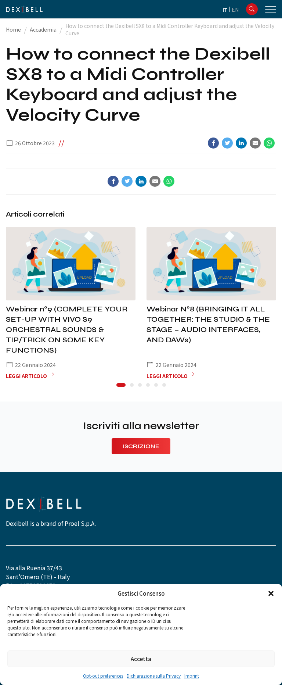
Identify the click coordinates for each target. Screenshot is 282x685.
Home (13, 29)
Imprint (191, 675)
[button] (271, 593)
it (225, 9)
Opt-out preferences (103, 675)
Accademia (43, 29)
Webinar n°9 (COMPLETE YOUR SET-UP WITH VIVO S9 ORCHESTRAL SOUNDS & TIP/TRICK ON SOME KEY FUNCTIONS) (66, 329)
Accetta (141, 659)
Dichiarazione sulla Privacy (154, 675)
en (235, 9)
